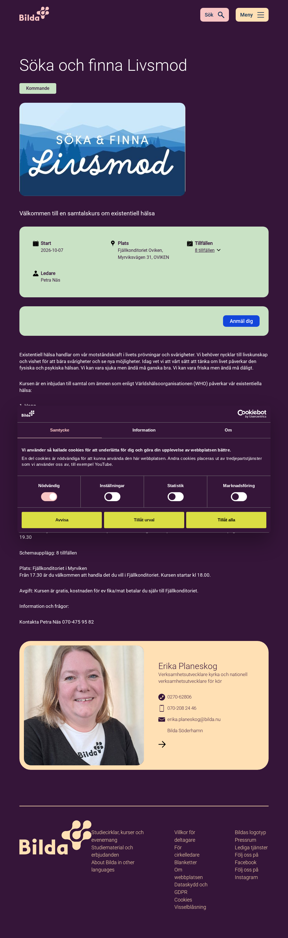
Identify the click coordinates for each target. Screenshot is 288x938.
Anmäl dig (241, 321)
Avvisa (61, 519)
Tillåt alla (226, 519)
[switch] (112, 496)
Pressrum (245, 840)
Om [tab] (228, 430)
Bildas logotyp (250, 832)
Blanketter (185, 862)
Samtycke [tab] (59, 430)
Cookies (183, 900)
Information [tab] (144, 430)
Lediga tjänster (251, 847)
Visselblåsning (190, 907)
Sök (209, 15)
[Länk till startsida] (55, 838)
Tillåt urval (144, 519)
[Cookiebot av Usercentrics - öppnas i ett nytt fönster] (241, 414)
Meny (246, 15)
